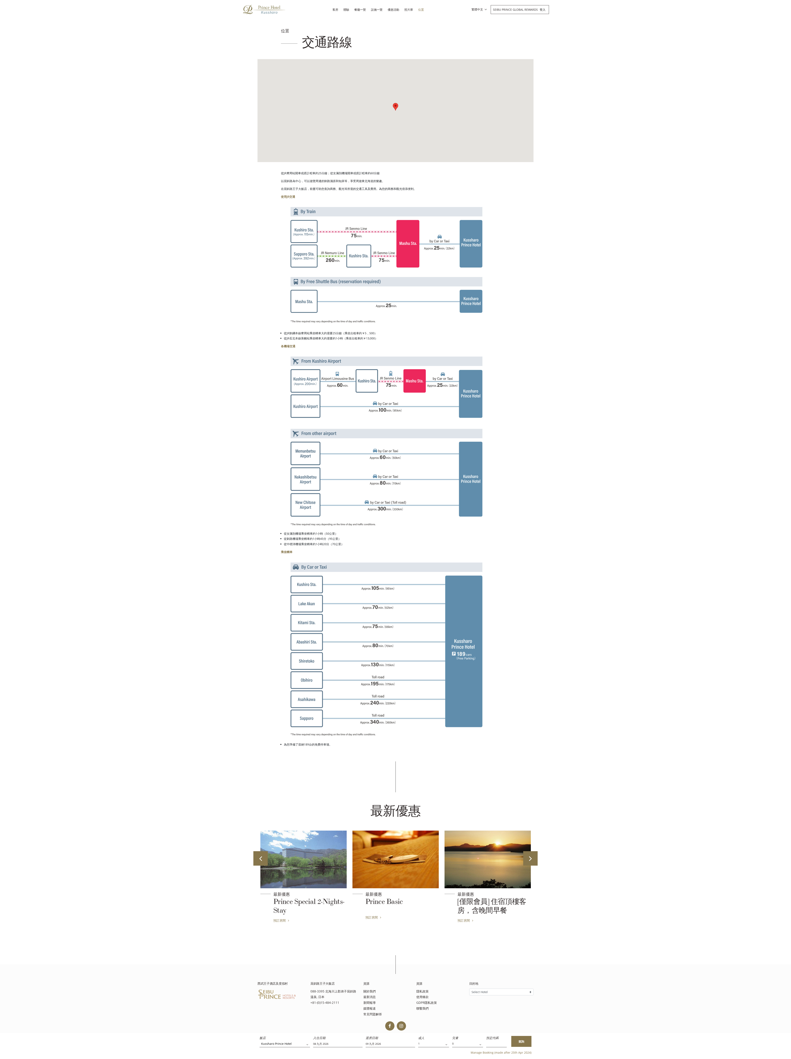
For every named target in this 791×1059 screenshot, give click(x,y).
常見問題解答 (372, 1014)
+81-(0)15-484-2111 (324, 1003)
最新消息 (369, 997)
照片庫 (408, 10)
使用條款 (422, 997)
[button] (395, 107)
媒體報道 (369, 1008)
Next (530, 858)
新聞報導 (369, 1003)
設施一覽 (377, 10)
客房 (335, 10)
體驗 (346, 10)
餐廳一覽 (360, 10)
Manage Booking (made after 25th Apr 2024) (501, 1052)
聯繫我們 (422, 1008)
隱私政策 (422, 991)
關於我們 (369, 991)
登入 (542, 10)
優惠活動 (393, 10)
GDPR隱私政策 (426, 1003)
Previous (260, 858)
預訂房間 (280, 917)
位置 (421, 10)
